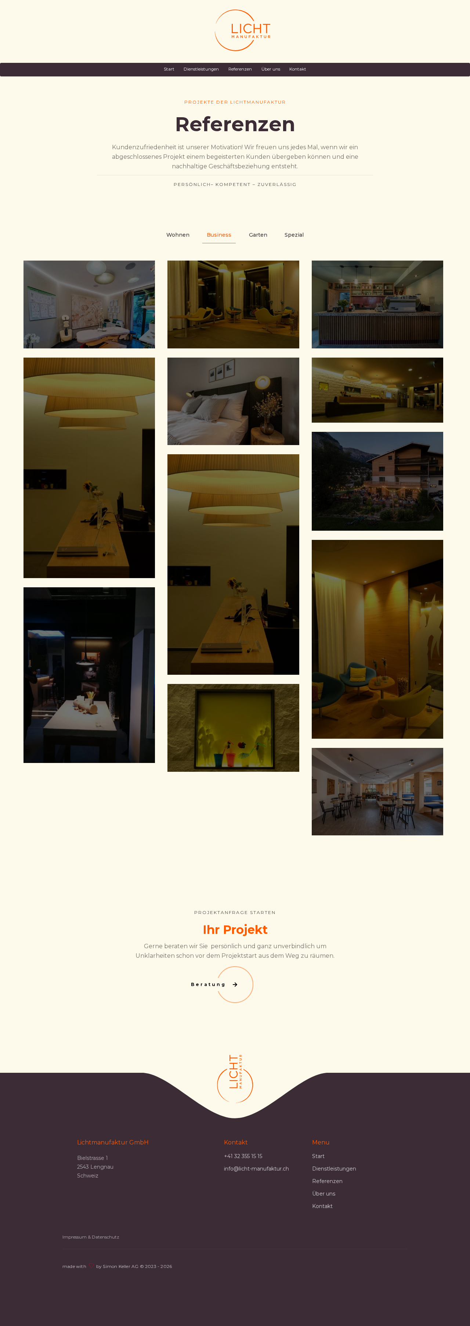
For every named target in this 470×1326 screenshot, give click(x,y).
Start (169, 69)
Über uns (270, 69)
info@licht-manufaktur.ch (256, 1168)
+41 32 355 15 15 (243, 1156)
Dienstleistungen (201, 69)
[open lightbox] (89, 304)
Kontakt (297, 69)
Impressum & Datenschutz (90, 1237)
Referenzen (240, 69)
